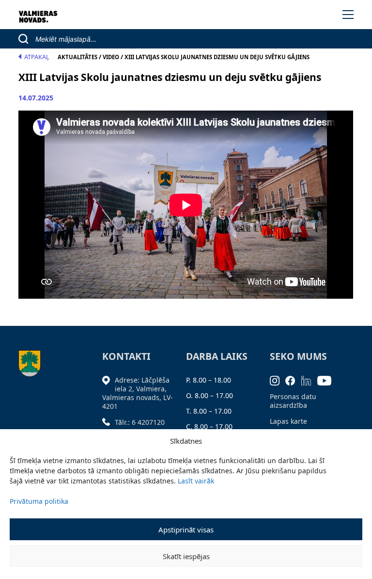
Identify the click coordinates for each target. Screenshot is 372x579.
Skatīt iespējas (186, 556)
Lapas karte (288, 421)
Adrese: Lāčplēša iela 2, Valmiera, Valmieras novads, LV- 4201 (137, 393)
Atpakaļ (36, 57)
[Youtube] (327, 380)
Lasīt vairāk (196, 480)
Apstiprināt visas (186, 529)
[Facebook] (293, 380)
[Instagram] (278, 380)
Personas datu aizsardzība (293, 401)
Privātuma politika (39, 501)
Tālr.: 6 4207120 (140, 422)
